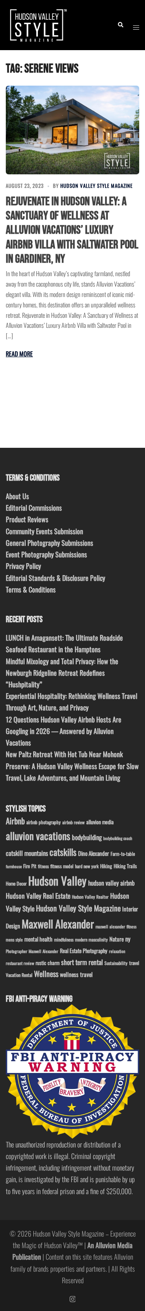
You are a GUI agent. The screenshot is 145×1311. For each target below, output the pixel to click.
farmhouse (14, 866)
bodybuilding (87, 837)
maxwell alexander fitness (116, 926)
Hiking (106, 866)
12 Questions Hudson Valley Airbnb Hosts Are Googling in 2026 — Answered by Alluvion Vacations (63, 730)
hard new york (87, 866)
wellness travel (76, 974)
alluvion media (100, 822)
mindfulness (63, 939)
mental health (38, 939)
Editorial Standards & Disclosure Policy (55, 578)
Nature (116, 939)
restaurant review (20, 963)
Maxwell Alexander (58, 923)
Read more (19, 353)
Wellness (46, 973)
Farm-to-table (123, 853)
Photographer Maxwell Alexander (32, 951)
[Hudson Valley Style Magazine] (37, 24)
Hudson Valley (57, 880)
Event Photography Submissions (46, 554)
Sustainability (116, 963)
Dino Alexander (93, 853)
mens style (14, 939)
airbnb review (73, 822)
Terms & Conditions (31, 589)
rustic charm (48, 963)
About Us (17, 496)
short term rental (82, 962)
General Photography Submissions (49, 543)
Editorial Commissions (34, 508)
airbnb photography (43, 822)
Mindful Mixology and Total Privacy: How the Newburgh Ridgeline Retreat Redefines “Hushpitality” (62, 672)
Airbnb (15, 821)
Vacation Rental (19, 975)
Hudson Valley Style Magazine (96, 185)
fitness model (61, 866)
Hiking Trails (125, 866)
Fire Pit (29, 866)
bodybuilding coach (117, 838)
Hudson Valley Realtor (90, 896)
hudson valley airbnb (111, 882)
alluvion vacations (38, 835)
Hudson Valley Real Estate (38, 896)
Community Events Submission (44, 531)
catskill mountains (27, 853)
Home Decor (16, 883)
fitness (43, 866)
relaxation (117, 951)
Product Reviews (27, 519)
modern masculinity (91, 939)
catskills (63, 852)
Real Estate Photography (83, 951)
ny (127, 938)
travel (134, 963)
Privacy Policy (23, 566)
